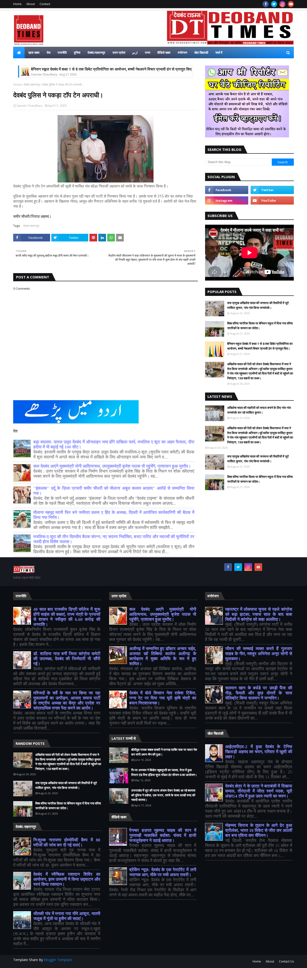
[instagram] (282, 4)
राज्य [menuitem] (147, 52)
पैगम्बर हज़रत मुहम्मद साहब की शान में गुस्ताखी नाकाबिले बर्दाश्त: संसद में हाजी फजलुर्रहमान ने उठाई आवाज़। (162, 835)
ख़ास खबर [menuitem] (34, 52)
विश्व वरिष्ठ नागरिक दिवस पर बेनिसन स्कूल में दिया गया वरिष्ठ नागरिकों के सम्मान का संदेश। (260, 325)
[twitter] (274, 4)
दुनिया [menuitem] (77, 52)
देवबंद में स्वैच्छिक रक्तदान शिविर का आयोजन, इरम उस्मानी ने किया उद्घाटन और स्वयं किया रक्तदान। (66, 879)
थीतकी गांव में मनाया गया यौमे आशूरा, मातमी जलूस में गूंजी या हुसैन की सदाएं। (66, 916)
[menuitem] (19, 52)
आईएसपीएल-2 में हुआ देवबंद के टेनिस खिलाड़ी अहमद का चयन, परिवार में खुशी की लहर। (258, 751)
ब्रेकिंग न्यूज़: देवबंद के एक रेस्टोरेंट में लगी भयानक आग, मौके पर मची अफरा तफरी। (162, 872)
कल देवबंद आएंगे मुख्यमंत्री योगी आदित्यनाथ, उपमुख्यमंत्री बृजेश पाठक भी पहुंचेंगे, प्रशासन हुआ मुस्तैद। (112, 466)
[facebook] (266, 4)
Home (17, 4)
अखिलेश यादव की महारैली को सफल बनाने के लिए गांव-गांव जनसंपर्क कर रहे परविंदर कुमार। (259, 410)
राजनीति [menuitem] (62, 52)
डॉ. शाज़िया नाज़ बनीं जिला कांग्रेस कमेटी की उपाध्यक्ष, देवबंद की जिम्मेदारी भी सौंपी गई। (66, 658)
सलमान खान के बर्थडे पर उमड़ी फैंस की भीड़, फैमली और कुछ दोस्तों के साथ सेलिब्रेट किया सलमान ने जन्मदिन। (258, 693)
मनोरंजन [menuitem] (182, 52)
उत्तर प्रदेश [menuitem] (118, 52)
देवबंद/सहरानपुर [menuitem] (96, 52)
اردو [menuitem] (135, 52)
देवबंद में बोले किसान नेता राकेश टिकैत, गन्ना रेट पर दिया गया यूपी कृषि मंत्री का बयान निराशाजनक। (162, 698)
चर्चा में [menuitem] (218, 52)
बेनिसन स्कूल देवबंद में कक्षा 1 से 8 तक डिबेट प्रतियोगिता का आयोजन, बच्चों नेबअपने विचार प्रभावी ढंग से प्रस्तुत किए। (112, 69)
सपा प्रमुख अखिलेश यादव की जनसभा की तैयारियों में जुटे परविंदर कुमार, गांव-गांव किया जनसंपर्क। (258, 305)
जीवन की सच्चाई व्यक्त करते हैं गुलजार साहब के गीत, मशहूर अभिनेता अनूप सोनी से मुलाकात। (258, 653)
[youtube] (291, 4)
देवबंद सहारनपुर (32, 84)
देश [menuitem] (48, 52)
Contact (45, 4)
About (30, 4)
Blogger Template (58, 959)
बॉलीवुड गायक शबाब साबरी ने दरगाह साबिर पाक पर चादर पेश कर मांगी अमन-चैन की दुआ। (164, 752)
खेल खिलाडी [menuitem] (201, 52)
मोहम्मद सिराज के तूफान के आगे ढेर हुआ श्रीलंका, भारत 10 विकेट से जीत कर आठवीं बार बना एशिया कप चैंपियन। (258, 830)
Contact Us (286, 961)
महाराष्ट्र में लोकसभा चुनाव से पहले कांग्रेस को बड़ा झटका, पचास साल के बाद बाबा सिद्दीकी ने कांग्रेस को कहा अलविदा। (258, 614)
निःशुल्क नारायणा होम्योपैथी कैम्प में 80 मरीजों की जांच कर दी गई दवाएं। (66, 842)
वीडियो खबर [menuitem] (164, 52)
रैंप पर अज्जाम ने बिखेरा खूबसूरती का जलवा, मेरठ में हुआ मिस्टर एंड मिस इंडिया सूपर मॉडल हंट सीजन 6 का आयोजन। (164, 772)
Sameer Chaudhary (29, 106)
